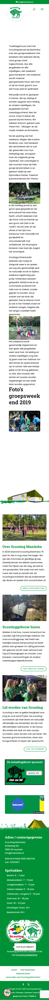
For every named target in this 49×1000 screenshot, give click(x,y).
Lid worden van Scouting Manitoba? (23, 977)
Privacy (20, 992)
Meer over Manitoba (33, 588)
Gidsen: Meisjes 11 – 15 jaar (20, 889)
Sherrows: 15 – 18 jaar (18, 898)
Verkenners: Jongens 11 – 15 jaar (23, 893)
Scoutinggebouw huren (21, 627)
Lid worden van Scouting (22, 707)
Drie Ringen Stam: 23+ (18, 907)
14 (38, 429)
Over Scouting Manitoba (22, 546)
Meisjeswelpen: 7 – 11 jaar (20, 880)
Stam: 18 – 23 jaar (16, 903)
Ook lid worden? (35, 749)
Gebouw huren (23, 973)
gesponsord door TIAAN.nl (24, 996)
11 (31, 429)
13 (36, 429)
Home (14, 970)
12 (33, 429)
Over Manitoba (27, 970)
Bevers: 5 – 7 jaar (16, 875)
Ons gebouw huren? (33, 668)
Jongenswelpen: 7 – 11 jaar (20, 884)
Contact (28, 992)
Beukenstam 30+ (16, 912)
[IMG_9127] (24, 430)
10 (29, 429)
